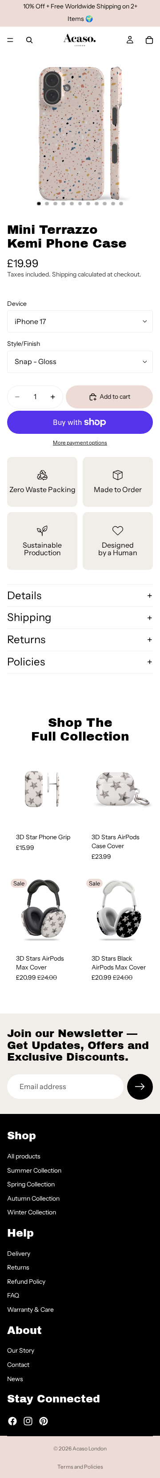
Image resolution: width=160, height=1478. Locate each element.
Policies (26, 661)
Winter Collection (31, 1212)
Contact (18, 1365)
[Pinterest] (43, 1420)
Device (17, 304)
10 (113, 204)
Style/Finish (23, 344)
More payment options (80, 443)
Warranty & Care (30, 1310)
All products (23, 1156)
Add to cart (115, 397)
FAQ (13, 1295)
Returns (26, 639)
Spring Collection (31, 1184)
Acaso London (89, 1448)
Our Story (20, 1350)
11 (121, 204)
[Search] (29, 40)
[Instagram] (28, 1420)
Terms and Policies (80, 1466)
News (15, 1378)
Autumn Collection (33, 1198)
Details (24, 595)
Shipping (29, 617)
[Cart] (149, 40)
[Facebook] (12, 1420)
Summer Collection (34, 1170)
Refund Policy (26, 1281)
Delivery (18, 1253)
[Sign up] (140, 1087)
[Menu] (10, 40)
